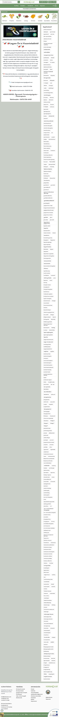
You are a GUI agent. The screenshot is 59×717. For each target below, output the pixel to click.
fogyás (45, 164)
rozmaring (54, 465)
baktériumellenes (47, 64)
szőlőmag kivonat (47, 530)
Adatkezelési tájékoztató (37, 694)
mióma (45, 382)
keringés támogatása (48, 289)
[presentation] (25, 5)
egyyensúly (46, 109)
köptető (54, 317)
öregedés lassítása (48, 676)
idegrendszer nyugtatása (48, 253)
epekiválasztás (46, 137)
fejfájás (45, 139)
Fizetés (32, 689)
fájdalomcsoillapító (47, 171)
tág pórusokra (46, 570)
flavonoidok (52, 161)
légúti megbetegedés (48, 332)
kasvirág (45, 282)
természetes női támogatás (49, 551)
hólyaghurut (46, 240)
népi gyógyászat (47, 409)
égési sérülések (47, 660)
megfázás (46, 351)
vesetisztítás (46, 584)
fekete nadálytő (47, 148)
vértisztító (52, 628)
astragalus (46, 62)
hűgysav (51, 249)
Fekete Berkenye (52, 139)
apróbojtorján (46, 57)
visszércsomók (46, 586)
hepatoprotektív (47, 230)
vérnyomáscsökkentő (48, 623)
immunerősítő (47, 263)
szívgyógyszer (46, 521)
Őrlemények (19, 694)
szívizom (53, 521)
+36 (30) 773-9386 (5, 700)
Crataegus (51, 85)
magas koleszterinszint (48, 339)
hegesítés (46, 228)
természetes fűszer (47, 549)
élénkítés (53, 660)
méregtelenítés (47, 397)
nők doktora (46, 420)
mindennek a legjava (48, 379)
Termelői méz (46, 542)
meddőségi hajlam (47, 346)
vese (44, 577)
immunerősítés (47, 261)
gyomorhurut (46, 189)
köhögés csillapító (47, 317)
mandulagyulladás (47, 344)
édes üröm (53, 658)
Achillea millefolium (47, 29)
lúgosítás (46, 337)
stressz (53, 477)
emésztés (46, 118)
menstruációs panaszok (48, 367)
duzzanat (52, 104)
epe (52, 132)
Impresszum (34, 701)
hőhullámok (46, 249)
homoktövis (46, 235)
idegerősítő (46, 251)
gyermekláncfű (47, 187)
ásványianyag (46, 658)
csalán (45, 88)
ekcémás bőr (51, 116)
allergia (45, 41)
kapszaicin (46, 280)
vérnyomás (46, 621)
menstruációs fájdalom (48, 360)
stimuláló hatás (47, 477)
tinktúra (45, 563)
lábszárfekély (52, 330)
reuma (45, 456)
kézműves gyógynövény (49, 312)
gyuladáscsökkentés (48, 195)
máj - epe (52, 384)
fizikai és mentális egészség (49, 159)
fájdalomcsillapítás (48, 169)
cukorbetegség (47, 95)
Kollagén (53, 300)
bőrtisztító (46, 80)
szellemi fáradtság (47, 488)
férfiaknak (46, 178)
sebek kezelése (46, 470)
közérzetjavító (46, 327)
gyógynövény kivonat (49, 210)
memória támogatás (47, 356)
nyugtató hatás (47, 406)
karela (51, 280)
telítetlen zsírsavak (47, 540)
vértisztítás (46, 628)
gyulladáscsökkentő (49, 200)
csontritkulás (46, 90)
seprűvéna (52, 472)
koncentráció (46, 303)
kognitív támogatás (47, 298)
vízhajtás (53, 637)
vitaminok (46, 593)
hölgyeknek (52, 240)
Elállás (32, 699)
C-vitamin (46, 83)
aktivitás (52, 34)
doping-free (46, 104)
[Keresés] (19, 2)
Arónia (51, 60)
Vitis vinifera (46, 595)
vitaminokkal (52, 593)
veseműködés (46, 581)
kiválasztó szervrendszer (48, 296)
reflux (50, 447)
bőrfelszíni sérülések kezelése (48, 72)
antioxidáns (47, 52)
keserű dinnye (46, 291)
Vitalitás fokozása (47, 591)
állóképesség (46, 651)
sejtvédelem (46, 472)
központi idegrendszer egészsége (48, 325)
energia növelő (46, 132)
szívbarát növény (47, 514)
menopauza (46, 358)
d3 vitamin (46, 97)
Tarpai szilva (46, 538)
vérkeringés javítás (47, 616)
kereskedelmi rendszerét (40, 714)
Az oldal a (22, 714)
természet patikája (48, 558)
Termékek (22, 5)
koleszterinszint (47, 300)
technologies (32, 714)
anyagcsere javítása (48, 55)
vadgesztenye (47, 574)
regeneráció (46, 449)
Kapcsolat (42, 5)
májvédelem (46, 389)
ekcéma (45, 116)
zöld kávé (46, 644)
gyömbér (46, 217)
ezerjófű (53, 137)
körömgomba (46, 319)
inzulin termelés (47, 273)
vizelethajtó (46, 598)
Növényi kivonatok (20, 689)
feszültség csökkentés (48, 155)
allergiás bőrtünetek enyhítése (48, 44)
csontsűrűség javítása (48, 92)
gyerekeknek (46, 185)
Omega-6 (46, 423)
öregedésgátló (51, 674)
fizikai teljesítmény (47, 157)
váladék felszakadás (48, 600)
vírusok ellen (47, 637)
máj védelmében (47, 391)
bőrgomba (53, 75)
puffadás (45, 447)
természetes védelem (48, 556)
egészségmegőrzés (47, 113)
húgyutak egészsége (47, 242)
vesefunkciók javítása (48, 579)
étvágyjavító (46, 667)
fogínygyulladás (52, 164)
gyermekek (53, 185)
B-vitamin (52, 62)
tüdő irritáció (46, 572)
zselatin (52, 642)
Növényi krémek (20, 690)
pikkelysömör (52, 433)
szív (51, 506)
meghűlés (52, 351)
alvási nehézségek (47, 47)
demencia (52, 97)
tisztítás (51, 563)
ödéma (45, 674)
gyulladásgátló (46, 203)
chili (51, 83)
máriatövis (46, 394)
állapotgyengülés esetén (48, 649)
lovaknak (45, 330)
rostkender (47, 465)
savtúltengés (51, 468)
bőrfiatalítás (46, 75)
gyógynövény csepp (48, 205)
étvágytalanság (47, 669)
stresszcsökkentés (47, 479)
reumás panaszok (51, 456)
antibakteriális (47, 49)
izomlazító (53, 275)
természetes (53, 542)
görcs (51, 217)
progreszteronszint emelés (49, 442)
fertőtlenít (53, 150)
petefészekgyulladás (48, 430)
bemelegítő (46, 69)
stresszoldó (52, 481)
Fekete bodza (46, 141)
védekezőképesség (47, 602)
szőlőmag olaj (46, 532)
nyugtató (51, 404)
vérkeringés (46, 611)
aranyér (52, 57)
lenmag (53, 327)
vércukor (45, 607)
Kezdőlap (16, 5)
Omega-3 (52, 420)
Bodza (51, 69)
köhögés (52, 314)
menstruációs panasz (48, 365)
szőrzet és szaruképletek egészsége (48, 535)
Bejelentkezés (49, 697)
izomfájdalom (46, 275)
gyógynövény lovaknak (48, 212)
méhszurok (53, 394)
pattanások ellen (47, 428)
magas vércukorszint (48, 342)
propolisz (46, 444)
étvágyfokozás (46, 665)
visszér (52, 584)
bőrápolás (52, 80)
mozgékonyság (51, 382)
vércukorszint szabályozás (49, 609)
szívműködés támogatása (48, 523)
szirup (45, 499)
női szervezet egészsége (48, 418)
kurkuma (45, 307)
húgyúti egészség (47, 244)
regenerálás (52, 449)
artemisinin (46, 60)
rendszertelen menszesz (48, 454)
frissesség (52, 166)
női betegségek (46, 411)
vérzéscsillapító (47, 630)
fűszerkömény (47, 180)
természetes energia (48, 547)
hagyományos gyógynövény (47, 223)
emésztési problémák (48, 121)
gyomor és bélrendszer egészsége (49, 193)
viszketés (53, 586)
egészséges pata (47, 111)
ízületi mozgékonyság (48, 671)
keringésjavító (46, 287)
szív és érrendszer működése (49, 528)
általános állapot (47, 656)
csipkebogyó (51, 88)
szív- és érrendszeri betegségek (48, 509)
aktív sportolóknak (47, 36)
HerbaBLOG (30, 5)
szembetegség (46, 490)
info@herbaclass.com (6, 696)
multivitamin (46, 384)
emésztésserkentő (47, 123)
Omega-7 (52, 423)
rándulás (45, 468)
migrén (45, 377)
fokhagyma (46, 166)
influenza (46, 268)
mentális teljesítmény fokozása (48, 375)
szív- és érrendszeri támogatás (50, 512)
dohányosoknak (47, 102)
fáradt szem (46, 173)
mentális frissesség (47, 369)
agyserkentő (46, 34)
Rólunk (36, 5)
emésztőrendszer (47, 130)
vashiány (53, 574)
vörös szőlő (46, 642)
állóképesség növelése (49, 653)
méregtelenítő (46, 399)
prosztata (51, 444)
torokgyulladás (47, 565)
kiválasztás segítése (48, 294)
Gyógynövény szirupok (21, 692)
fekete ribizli (46, 150)
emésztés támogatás (48, 125)
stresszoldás (46, 481)
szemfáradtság (46, 492)
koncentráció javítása (48, 305)
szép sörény (46, 506)
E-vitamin (46, 106)
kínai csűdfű (46, 314)
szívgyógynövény (47, 519)
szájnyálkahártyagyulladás (49, 501)
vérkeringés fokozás (48, 614)
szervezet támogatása (48, 497)
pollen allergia (47, 437)
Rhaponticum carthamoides (49, 458)
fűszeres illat (52, 178)
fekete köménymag (47, 146)
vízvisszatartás (47, 639)
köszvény (53, 319)
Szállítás (33, 690)
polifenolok (46, 435)
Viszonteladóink (34, 692)
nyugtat (45, 404)
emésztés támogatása (48, 128)
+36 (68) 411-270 (5, 698)
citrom (45, 85)
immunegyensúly (47, 258)
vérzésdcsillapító (47, 632)
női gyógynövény (47, 413)
